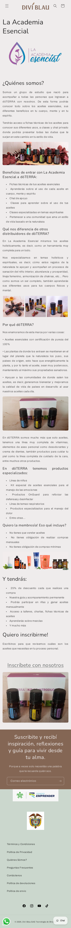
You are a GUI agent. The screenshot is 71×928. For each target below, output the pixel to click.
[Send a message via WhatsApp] (6, 921)
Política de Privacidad (19, 852)
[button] (7, 6)
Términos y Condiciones (21, 844)
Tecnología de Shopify (46, 922)
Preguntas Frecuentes (20, 867)
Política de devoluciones (21, 883)
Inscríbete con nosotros (35, 665)
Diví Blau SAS (28, 922)
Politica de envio (16, 891)
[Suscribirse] (60, 781)
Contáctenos (14, 875)
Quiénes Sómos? (17, 860)
